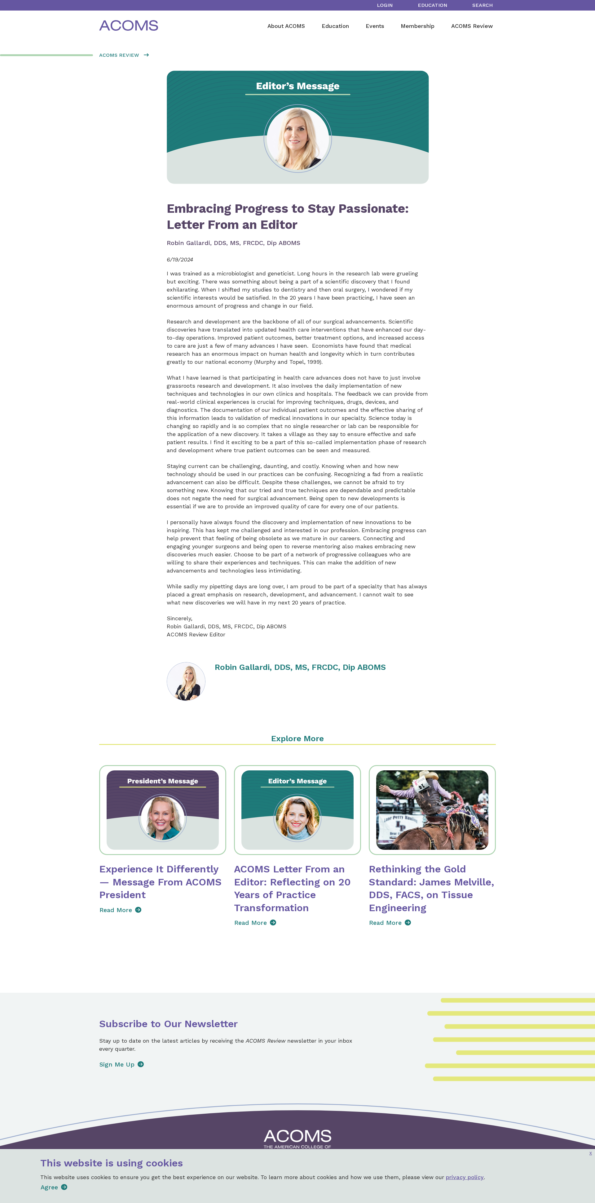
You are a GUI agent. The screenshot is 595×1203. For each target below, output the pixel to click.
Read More (115, 910)
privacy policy (465, 1177)
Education (432, 5)
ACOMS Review (472, 26)
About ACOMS (286, 26)
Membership (417, 26)
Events (375, 26)
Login (385, 5)
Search (482, 5)
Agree (49, 1187)
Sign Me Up (116, 1064)
